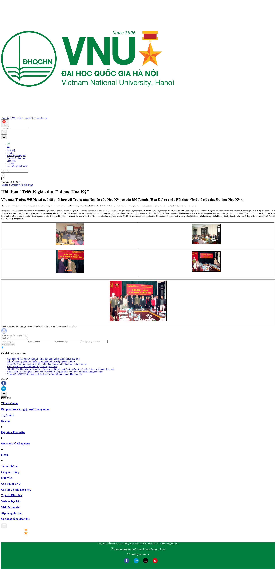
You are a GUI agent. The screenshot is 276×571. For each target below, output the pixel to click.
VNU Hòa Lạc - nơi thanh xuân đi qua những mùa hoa (32, 366)
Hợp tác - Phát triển (13, 432)
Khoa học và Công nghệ (15, 443)
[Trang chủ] (87, 115)
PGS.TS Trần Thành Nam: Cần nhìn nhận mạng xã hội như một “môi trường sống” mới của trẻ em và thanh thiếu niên (61, 369)
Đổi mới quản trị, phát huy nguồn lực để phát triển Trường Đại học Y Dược (41, 361)
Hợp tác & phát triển (16, 158)
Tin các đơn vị (9, 466)
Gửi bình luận (8, 345)
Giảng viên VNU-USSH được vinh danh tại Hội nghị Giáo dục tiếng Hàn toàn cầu (44, 374)
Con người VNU (11, 483)
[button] (138, 383)
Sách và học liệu (10, 501)
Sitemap (43, 118)
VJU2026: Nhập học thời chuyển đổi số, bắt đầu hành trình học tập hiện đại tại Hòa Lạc (47, 364)
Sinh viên (11, 161)
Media (5, 454)
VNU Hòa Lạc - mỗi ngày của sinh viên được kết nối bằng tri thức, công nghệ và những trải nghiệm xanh (55, 371)
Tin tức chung (26, 185)
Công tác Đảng (10, 472)
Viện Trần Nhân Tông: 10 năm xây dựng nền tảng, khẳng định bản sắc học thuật (43, 358)
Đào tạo (10, 153)
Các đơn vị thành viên (17, 166)
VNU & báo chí (10, 507)
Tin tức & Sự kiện (10, 185)
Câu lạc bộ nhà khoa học (16, 489)
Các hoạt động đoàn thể (15, 518)
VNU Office (18, 118)
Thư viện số (6, 118)
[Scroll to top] (4, 525)
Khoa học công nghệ (16, 155)
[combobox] (5, 123)
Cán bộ (10, 163)
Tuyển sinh (7, 415)
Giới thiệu (11, 150)
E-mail (27, 118)
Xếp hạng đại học (11, 513)
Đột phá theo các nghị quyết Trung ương (25, 409)
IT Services (35, 118)
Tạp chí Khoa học (11, 495)
